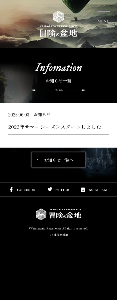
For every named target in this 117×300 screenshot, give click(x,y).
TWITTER (61, 189)
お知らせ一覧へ (59, 160)
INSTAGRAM (97, 189)
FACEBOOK (26, 189)
